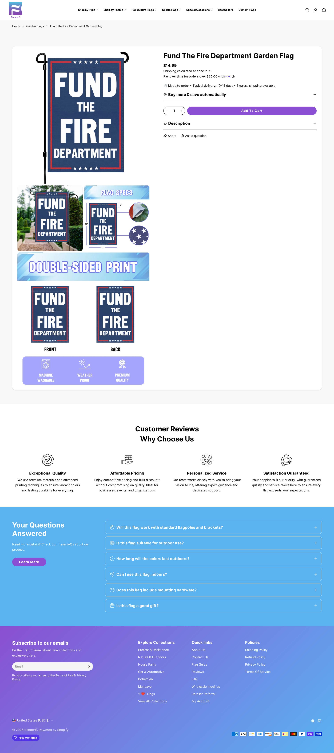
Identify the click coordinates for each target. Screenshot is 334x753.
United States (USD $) (33, 720)
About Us (198, 650)
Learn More (29, 562)
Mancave (145, 686)
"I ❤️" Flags (146, 694)
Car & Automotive (151, 672)
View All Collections (152, 701)
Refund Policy (255, 657)
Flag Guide (199, 664)
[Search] (307, 9)
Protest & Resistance (153, 650)
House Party (147, 664)
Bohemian (145, 679)
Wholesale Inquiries (206, 686)
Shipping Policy (256, 650)
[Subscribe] (89, 666)
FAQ (195, 679)
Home (16, 26)
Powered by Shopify (54, 730)
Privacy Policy (255, 664)
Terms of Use (64, 675)
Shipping (169, 71)
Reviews (198, 672)
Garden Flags (35, 26)
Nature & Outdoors (152, 657)
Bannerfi (30, 730)
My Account (200, 701)
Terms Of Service (258, 672)
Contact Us (200, 657)
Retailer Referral (203, 694)
